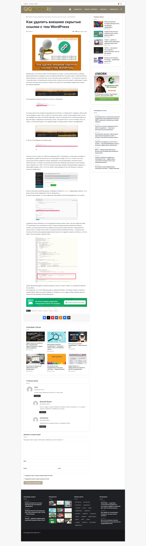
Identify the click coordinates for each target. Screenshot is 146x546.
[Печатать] (68, 317)
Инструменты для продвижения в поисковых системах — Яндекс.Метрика (56, 367)
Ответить (37, 396)
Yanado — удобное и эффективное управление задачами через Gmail (111, 41)
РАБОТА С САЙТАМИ (91, 9)
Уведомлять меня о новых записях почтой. (37, 479)
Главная (29, 17)
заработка (77, 513)
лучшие (77, 516)
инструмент (93, 513)
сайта (82, 519)
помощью (83, 516)
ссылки (50, 310)
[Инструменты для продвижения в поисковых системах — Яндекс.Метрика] (56, 359)
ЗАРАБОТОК (77, 9)
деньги (84, 507)
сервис (88, 519)
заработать (87, 510)
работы (77, 519)
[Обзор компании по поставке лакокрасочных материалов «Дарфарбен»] (98, 24)
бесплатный (86, 502)
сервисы (66, 191)
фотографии (93, 522)
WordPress (34, 310)
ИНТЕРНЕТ (103, 9)
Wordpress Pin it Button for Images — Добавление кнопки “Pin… (111, 59)
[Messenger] (64, 317)
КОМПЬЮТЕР (114, 9)
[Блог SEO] (37, 9)
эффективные (78, 525)
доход (89, 507)
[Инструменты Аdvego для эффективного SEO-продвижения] (35, 359)
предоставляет (92, 516)
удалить (56, 310)
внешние (40, 310)
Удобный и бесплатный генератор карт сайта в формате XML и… (111, 33)
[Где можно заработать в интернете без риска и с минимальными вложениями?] (68, 521)
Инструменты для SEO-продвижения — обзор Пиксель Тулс (77, 345)
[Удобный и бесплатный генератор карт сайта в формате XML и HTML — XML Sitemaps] (98, 34)
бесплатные (78, 502)
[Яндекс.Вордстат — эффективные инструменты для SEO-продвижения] (77, 359)
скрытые (45, 310)
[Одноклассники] (60, 317)
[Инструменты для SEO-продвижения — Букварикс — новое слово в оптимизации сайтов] (56, 337)
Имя (25, 461)
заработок (85, 513)
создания (77, 522)
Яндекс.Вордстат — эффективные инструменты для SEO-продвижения (76, 367)
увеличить (84, 522)
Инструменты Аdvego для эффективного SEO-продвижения (33, 367)
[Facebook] (44, 317)
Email (25, 468)
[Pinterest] (52, 317)
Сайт (59, 468)
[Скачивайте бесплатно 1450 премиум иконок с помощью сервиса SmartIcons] (68, 515)
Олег (36, 387)
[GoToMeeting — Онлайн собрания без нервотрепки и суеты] (52, 503)
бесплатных (78, 505)
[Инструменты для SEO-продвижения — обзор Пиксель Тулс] (77, 337)
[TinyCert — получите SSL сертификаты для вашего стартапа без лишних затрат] (68, 510)
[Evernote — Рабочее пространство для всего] (52, 521)
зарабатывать (78, 510)
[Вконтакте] (56, 317)
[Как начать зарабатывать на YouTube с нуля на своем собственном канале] (60, 515)
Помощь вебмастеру (38, 17)
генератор (77, 507)
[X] (48, 317)
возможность (86, 505)
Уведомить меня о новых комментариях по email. (39, 475)
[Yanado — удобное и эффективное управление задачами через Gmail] (98, 42)
